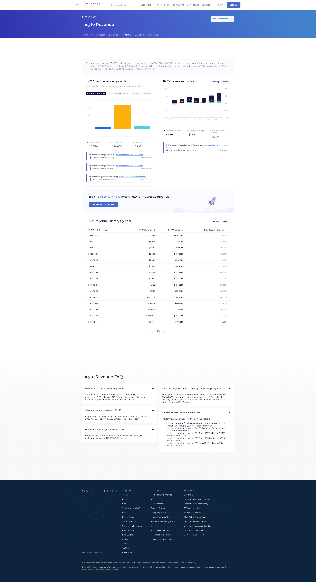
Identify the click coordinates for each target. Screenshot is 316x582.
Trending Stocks (158, 508)
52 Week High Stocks (193, 508)
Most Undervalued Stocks (195, 521)
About (125, 495)
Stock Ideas (163, 5)
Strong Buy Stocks (159, 513)
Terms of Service (129, 521)
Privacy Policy (128, 517)
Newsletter (127, 553)
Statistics (154, 526)
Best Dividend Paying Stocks (163, 521)
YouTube (126, 548)
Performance (128, 530)
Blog (124, 504)
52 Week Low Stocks (193, 513)
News (124, 499)
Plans (124, 513)
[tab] (87, 35)
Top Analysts (178, 5)
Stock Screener (157, 499)
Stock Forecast (157, 504)
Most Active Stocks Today (195, 517)
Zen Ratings (193, 5)
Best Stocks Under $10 (194, 535)
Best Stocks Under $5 (193, 530)
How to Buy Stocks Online (162, 539)
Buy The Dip (189, 495)
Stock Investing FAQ (131, 508)
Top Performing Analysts (161, 495)
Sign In (220, 5)
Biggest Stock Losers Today (196, 504)
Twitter (125, 544)
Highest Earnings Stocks (161, 517)
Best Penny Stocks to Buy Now (197, 526)
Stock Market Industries (161, 535)
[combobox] (118, 5)
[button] (119, 388)
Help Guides (127, 535)
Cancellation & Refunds (132, 526)
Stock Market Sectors (160, 530)
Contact (125, 539)
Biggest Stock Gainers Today (196, 499)
